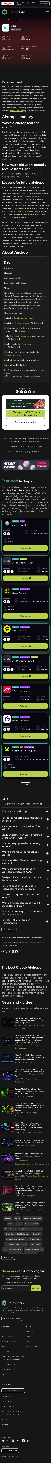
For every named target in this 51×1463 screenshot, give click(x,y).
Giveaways (5, 1346)
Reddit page (27, 344)
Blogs (36, 1025)
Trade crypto (6, 1401)
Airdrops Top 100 (8, 1369)
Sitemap (4, 1424)
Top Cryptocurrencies (22, 1082)
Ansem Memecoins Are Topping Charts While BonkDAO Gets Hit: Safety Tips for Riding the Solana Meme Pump (28, 1126)
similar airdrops (16, 110)
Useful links (6, 1384)
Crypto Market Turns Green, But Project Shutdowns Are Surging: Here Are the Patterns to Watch (30, 1091)
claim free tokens (15, 490)
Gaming (18, 1179)
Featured (5, 1351)
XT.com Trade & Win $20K (24, 750)
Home (4, 20)
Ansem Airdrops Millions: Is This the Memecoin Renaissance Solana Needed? (29, 1155)
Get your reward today (25, 422)
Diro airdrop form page (23, 318)
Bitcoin (29, 1025)
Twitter (23, 328)
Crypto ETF (43, 1025)
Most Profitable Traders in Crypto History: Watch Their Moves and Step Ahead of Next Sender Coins (30, 1057)
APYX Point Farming (21, 691)
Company (30, 1326)
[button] (10, 1450)
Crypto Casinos (20, 1048)
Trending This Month (9, 1364)
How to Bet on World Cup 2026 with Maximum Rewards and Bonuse (29, 1172)
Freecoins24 (7, 237)
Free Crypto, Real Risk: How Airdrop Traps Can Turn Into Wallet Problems (29, 1141)
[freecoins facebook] (16, 951)
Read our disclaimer (12, 1318)
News (40, 1132)
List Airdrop (6, 1396)
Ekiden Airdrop (19, 593)
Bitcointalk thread (13, 355)
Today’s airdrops (8, 1336)
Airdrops (5, 1326)
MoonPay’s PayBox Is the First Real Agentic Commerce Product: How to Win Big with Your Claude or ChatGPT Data (30, 1072)
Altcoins (30, 1045)
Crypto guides (20, 1028)
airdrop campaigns (11, 980)
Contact (29, 1336)
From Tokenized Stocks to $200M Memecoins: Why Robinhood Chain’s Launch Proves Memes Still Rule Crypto (30, 1106)
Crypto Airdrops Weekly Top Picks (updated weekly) (13, 1358)
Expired (4, 1374)
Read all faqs (9, 929)
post (42, 336)
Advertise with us (13, 1390)
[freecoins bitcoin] (9, 951)
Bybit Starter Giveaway (22, 562)
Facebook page (21, 336)
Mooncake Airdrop (20, 720)
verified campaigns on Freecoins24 (25, 211)
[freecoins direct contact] (20, 951)
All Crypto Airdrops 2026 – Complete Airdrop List (12, 1412)
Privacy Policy (31, 1346)
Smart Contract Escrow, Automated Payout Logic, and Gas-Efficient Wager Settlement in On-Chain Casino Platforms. (30, 1189)
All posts (4, 1419)
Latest (4, 1331)
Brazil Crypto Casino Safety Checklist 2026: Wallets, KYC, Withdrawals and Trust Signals (30, 1205)
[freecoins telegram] (2, 951)
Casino (33, 1210)
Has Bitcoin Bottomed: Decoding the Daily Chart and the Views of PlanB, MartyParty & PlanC (29, 1020)
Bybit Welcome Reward (23, 661)
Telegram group (21, 323)
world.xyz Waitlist (20, 525)
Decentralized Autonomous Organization (29, 1164)
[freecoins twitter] (6, 951)
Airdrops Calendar (8, 1341)
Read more (8, 1257)
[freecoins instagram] (13, 951)
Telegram (26, 438)
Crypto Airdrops (13, 20)
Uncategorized (31, 1096)
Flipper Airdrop (19, 630)
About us (29, 1331)
